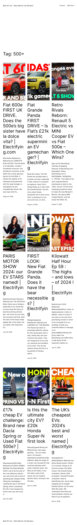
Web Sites (70, 5)
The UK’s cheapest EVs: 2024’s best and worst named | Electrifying (62, 430)
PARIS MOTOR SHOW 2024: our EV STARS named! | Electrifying (13, 274)
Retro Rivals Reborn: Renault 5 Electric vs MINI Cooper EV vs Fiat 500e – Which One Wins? (63, 131)
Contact (62, 5)
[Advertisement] (38, 29)
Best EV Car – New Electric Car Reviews (18, 6)
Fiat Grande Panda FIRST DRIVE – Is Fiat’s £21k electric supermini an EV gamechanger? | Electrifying (38, 136)
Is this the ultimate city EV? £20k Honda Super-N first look (37, 425)
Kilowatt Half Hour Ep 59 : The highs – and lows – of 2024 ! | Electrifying (63, 277)
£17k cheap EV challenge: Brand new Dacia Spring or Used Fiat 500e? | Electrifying (14, 433)
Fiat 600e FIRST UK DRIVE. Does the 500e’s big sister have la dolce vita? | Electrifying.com (14, 128)
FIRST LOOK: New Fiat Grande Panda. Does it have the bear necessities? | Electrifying (37, 284)
